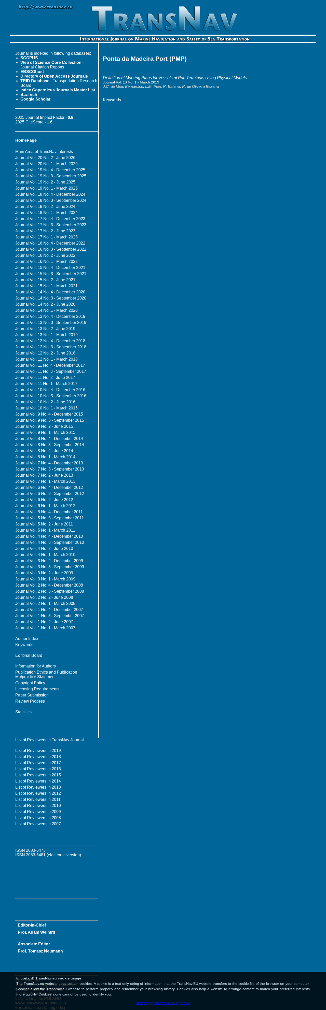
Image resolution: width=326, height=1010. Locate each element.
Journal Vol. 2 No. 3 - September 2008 (49, 591)
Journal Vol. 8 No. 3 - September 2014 (49, 445)
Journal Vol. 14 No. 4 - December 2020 (50, 292)
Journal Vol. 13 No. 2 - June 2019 (45, 328)
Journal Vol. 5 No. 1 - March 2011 (45, 530)
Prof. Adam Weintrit (36, 932)
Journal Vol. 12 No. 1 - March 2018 (46, 359)
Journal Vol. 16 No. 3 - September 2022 (50, 249)
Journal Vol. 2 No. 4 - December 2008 (49, 585)
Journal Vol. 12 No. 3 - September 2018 (50, 347)
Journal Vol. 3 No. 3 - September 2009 (49, 567)
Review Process (30, 701)
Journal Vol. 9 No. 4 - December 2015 (49, 414)
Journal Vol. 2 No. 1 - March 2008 (45, 603)
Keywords (24, 645)
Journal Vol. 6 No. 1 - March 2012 (45, 506)
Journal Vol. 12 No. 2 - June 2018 (45, 353)
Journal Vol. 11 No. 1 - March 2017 (46, 383)
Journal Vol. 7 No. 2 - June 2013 (44, 475)
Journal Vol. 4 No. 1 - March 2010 (45, 554)
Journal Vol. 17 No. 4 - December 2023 (50, 219)
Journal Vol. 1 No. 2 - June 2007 (44, 622)
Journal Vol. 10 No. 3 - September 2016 (50, 396)
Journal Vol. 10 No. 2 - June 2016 (45, 402)
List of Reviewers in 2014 (38, 781)
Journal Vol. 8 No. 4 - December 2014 (49, 438)
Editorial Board (28, 655)
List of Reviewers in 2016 (38, 769)
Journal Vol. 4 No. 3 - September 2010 (49, 542)
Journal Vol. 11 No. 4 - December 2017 (50, 365)
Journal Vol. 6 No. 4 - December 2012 (49, 487)
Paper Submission (32, 695)
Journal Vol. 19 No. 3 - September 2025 (50, 176)
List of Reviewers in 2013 (38, 787)
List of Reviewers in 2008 (38, 818)
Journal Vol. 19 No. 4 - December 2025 (50, 170)
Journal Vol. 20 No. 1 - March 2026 (46, 164)
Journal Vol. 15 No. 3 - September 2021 (50, 274)
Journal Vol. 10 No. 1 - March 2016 (46, 408)
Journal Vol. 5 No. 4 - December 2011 (49, 512)
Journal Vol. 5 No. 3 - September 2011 (49, 518)
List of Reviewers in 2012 (38, 793)
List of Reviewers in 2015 (38, 775)
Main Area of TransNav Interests (44, 151)
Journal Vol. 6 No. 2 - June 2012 (44, 499)
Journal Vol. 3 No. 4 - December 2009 (49, 561)
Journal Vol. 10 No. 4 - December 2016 (50, 390)
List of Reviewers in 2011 (38, 799)
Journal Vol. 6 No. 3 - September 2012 (49, 493)
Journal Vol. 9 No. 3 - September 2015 (49, 420)
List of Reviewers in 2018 (38, 757)
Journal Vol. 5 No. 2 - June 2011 (44, 524)
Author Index (26, 638)
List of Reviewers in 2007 (38, 824)
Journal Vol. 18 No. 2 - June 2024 (45, 206)
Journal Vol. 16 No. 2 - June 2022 (45, 255)
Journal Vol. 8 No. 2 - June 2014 (44, 451)
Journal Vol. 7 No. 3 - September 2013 (49, 469)
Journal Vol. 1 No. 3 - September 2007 (49, 616)
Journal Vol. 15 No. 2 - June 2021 (45, 280)
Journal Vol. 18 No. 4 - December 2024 (50, 194)
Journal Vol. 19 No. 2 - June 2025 (45, 182)
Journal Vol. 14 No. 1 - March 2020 (46, 310)
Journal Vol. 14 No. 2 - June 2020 (45, 304)
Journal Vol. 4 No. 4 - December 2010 (49, 536)
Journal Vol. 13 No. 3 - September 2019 (50, 322)
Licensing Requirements (37, 689)
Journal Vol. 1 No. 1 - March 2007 (45, 628)
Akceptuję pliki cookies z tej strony (163, 1003)
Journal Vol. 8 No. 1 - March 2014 (45, 457)
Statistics (23, 712)
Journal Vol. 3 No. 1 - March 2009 (45, 579)
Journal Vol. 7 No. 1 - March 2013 (45, 481)
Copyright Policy (30, 683)
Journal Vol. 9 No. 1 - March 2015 (45, 432)
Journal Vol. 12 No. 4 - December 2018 (50, 341)
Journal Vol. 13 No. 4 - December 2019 (50, 316)
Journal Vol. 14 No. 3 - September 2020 (50, 298)
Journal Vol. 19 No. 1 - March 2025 (46, 188)
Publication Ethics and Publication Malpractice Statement (46, 674)
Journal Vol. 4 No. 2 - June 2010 (44, 548)
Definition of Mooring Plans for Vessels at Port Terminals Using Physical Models (175, 78)
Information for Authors (35, 666)
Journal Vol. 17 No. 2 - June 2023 (45, 231)
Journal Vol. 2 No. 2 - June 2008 (44, 597)
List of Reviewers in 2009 (38, 811)
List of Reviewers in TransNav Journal (49, 740)
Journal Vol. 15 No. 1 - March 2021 (46, 286)
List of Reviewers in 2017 (38, 763)
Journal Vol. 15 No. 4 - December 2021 (50, 267)
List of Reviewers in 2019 (38, 750)
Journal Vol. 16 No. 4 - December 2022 (50, 243)
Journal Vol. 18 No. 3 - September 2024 (50, 200)
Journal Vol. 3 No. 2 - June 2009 (44, 573)
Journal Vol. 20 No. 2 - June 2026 (45, 157)
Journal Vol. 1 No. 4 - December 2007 (49, 609)
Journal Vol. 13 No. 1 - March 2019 (46, 335)
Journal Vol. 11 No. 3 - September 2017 (50, 371)
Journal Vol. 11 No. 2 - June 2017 (45, 377)
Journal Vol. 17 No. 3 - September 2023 (50, 225)
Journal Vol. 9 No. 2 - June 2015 (44, 426)
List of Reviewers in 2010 (38, 805)
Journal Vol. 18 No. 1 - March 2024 (46, 212)
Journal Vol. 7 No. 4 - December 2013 (49, 463)
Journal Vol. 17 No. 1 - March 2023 (46, 237)
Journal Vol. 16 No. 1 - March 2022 (46, 261)
